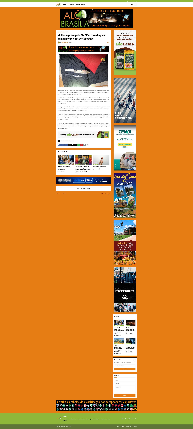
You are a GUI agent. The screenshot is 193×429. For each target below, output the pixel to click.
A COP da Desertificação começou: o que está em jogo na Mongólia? (118, 348)
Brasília (66, 32)
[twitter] (129, 1)
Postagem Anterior (61, 193)
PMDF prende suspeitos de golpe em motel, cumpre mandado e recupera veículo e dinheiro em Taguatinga (82, 169)
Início (57, 1)
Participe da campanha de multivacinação (99, 167)
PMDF (67, 140)
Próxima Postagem (105, 193)
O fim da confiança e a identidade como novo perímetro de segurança (130, 348)
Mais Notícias (80, 4)
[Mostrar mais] (87, 145)
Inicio (64, 4)
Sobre (61, 1)
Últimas (70, 4)
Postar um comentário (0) (83, 188)
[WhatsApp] (78, 145)
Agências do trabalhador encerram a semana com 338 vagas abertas (65, 168)
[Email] (84, 145)
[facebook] (127, 1)
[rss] (136, 1)
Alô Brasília (68, 426)
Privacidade (128, 426)
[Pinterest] (81, 145)
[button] (132, 4)
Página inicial (61, 32)
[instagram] (131, 1)
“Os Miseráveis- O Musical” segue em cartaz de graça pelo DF (130, 330)
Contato (65, 1)
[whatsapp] (132, 419)
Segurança (71, 140)
